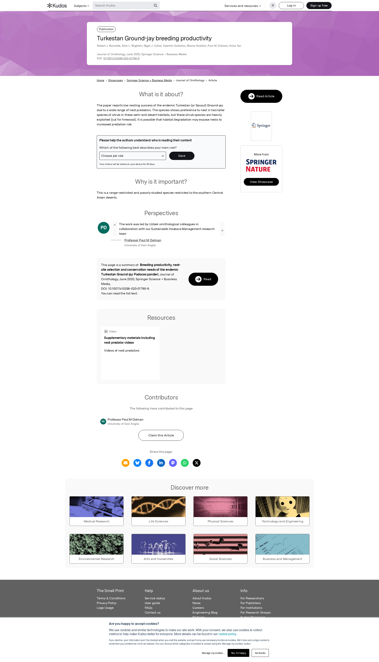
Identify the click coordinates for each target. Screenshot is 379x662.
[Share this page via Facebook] (149, 462)
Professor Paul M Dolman (142, 240)
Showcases (115, 80)
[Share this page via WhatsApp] (185, 462)
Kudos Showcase (252, 617)
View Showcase (261, 182)
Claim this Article (161, 435)
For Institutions (251, 608)
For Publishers (250, 603)
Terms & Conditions (111, 598)
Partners (198, 617)
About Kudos (201, 598)
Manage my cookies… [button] (213, 652)
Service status (155, 598)
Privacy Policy (106, 603)
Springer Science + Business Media (149, 80)
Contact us (152, 612)
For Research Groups (255, 612)
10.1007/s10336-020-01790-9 (121, 58)
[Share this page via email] (125, 462)
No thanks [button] (260, 652)
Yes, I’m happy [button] (238, 652)
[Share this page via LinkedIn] (161, 462)
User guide (152, 603)
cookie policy (227, 634)
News (196, 603)
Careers (198, 608)
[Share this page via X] (197, 462)
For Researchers (252, 598)
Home (100, 80)
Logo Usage (105, 608)
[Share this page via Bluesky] (137, 462)
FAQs (148, 608)
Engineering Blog (205, 612)
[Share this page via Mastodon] (173, 462)
